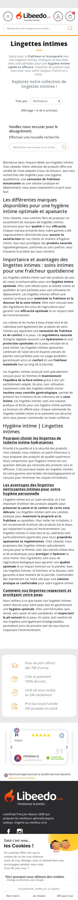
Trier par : (22, 101)
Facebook (9, 832)
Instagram (20, 832)
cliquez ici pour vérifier (22, 778)
